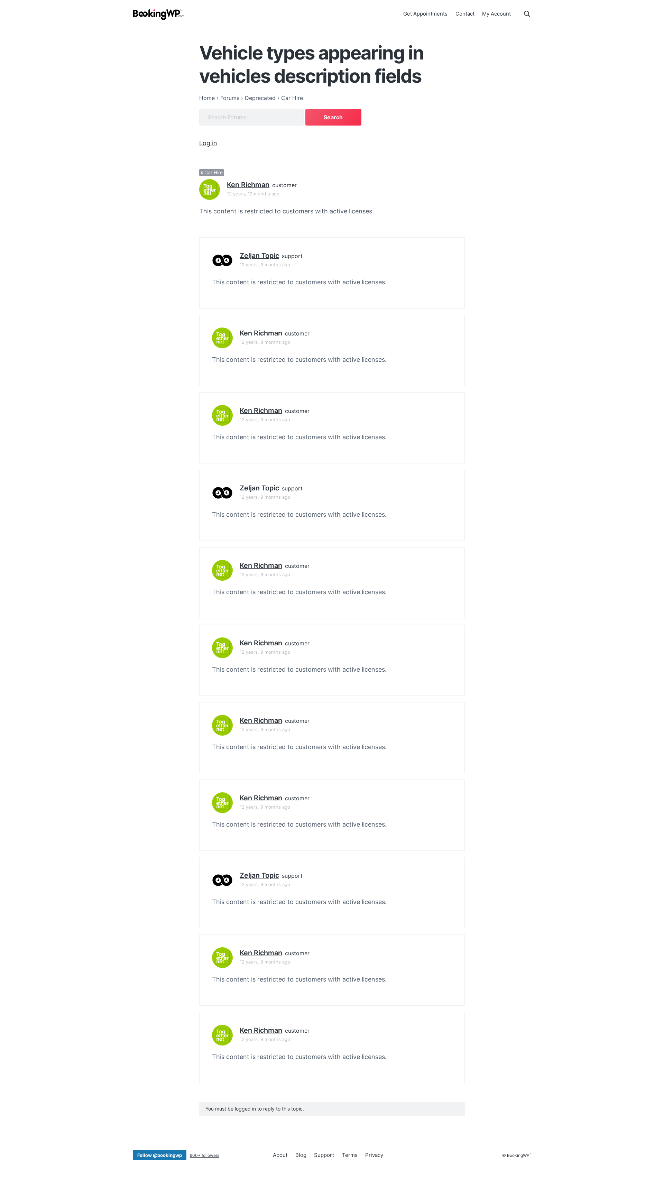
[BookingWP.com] (159, 14)
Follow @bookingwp (159, 1155)
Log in (208, 143)
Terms (350, 1155)
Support (324, 1155)
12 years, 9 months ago (265, 264)
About (280, 1155)
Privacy (374, 1155)
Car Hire (213, 172)
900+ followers (204, 1155)
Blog (300, 1155)
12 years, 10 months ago (253, 193)
